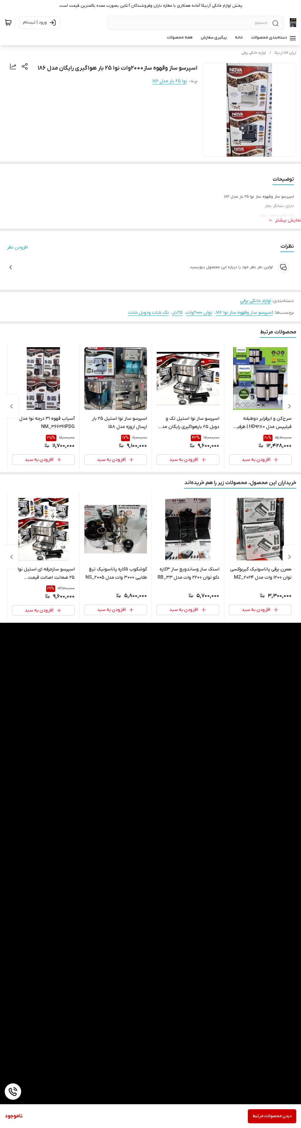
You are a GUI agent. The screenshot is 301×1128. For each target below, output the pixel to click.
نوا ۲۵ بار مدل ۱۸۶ (169, 81)
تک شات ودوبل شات (148, 312)
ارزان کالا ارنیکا (285, 53)
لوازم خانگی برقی (253, 53)
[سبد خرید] (8, 22)
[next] (11, 406)
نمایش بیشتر (288, 220)
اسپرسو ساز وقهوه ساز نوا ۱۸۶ (244, 312)
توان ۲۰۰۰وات (199, 312)
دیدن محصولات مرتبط (272, 1116)
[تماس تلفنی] (13, 1091)
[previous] (289, 406)
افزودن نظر (17, 247)
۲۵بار (177, 312)
